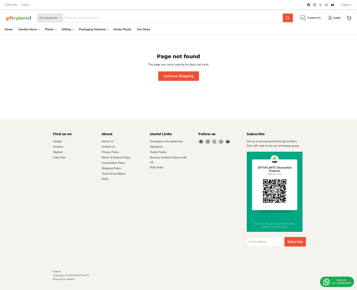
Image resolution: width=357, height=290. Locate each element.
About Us (107, 141)
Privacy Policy (110, 152)
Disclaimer (156, 147)
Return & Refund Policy (116, 157)
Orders (25, 5)
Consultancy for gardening (166, 141)
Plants (49, 29)
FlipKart (57, 152)
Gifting (67, 29)
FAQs (105, 179)
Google (57, 141)
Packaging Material (92, 29)
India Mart (59, 157)
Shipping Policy (111, 168)
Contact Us (108, 147)
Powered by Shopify (64, 279)
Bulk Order (156, 167)
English (345, 5)
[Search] (288, 18)
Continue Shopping (179, 76)
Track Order (11, 5)
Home (9, 29)
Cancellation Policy (113, 163)
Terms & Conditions (114, 173)
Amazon (58, 147)
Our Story (143, 29)
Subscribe (295, 241)
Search (56, 271)
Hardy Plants (122, 29)
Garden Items (28, 29)
